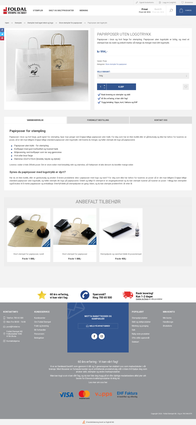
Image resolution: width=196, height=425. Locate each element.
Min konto (167, 318)
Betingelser (39, 338)
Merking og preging (140, 326)
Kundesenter (39, 318)
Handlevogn (168, 322)
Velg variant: (104, 72)
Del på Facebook (2, 30)
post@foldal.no (13, 326)
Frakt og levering (41, 326)
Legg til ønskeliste (186, 87)
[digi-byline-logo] (84, 422)
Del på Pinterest (2, 38)
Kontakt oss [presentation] (160, 120)
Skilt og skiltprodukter (141, 322)
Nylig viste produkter (141, 334)
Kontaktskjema (13, 341)
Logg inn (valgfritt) (169, 2)
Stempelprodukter (139, 318)
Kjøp (121, 87)
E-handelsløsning (92, 422)
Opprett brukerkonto (146, 2)
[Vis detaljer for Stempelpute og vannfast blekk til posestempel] (121, 235)
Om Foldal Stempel (42, 322)
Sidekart (135, 342)
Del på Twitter (2, 34)
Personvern (39, 334)
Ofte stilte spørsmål (140, 338)
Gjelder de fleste (142, 299)
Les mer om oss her (98, 382)
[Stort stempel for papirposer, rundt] (28, 235)
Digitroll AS (110, 422)
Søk (133, 330)
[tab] (35, 120)
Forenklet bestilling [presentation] (98, 120)
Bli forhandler (40, 330)
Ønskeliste (167, 326)
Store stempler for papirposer (116, 64)
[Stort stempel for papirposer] (74, 235)
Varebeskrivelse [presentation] (35, 120)
